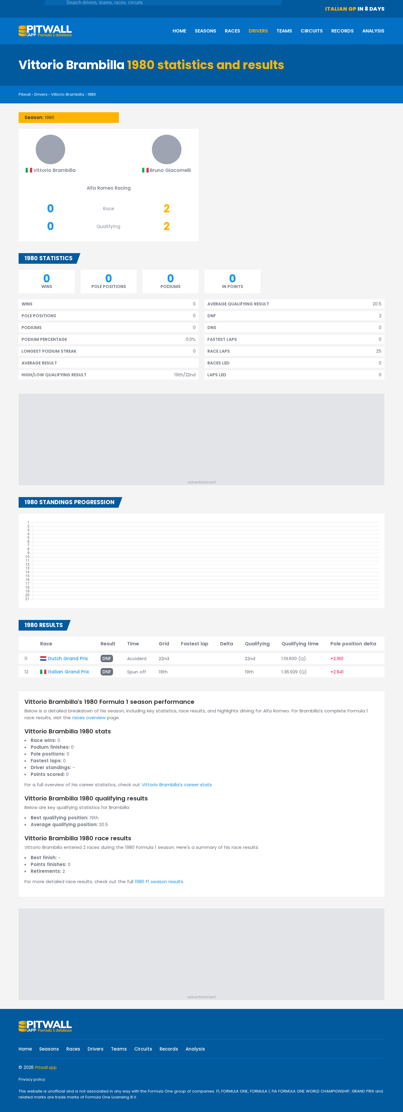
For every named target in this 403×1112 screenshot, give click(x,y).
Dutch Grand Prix (68, 658)
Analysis (373, 30)
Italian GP (340, 8)
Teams (284, 30)
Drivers (258, 30)
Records (342, 30)
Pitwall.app (46, 1067)
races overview (89, 717)
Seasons (205, 30)
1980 (92, 94)
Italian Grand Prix (68, 672)
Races (232, 30)
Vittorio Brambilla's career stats (177, 785)
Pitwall (25, 94)
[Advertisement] (204, 438)
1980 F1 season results (159, 881)
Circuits (312, 30)
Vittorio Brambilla (67, 94)
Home (179, 30)
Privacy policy (32, 1079)
